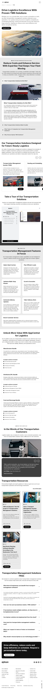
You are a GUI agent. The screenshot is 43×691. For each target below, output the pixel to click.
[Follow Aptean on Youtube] (40, 662)
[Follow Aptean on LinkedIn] (38, 662)
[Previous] (36, 157)
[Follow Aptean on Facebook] (34, 662)
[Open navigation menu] (3, 2)
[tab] (21, 81)
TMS (19, 593)
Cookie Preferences (5, 685)
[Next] (40, 157)
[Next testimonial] (38, 461)
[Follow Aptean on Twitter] (36, 662)
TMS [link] (14, 5)
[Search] (40, 2)
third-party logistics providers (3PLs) (15, 597)
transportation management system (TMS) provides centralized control (20, 110)
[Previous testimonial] (35, 461)
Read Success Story (8, 473)
